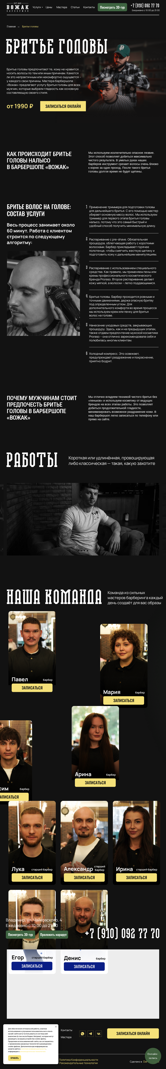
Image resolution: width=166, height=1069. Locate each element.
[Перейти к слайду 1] (78, 550)
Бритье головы (30, 26)
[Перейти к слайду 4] (87, 550)
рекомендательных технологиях (33, 1051)
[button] (32, 653)
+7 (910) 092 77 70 (123, 934)
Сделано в (136, 1061)
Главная (11, 26)
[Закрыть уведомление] (56, 1026)
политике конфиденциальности (33, 1049)
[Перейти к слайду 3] (84, 550)
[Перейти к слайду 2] (81, 550)
